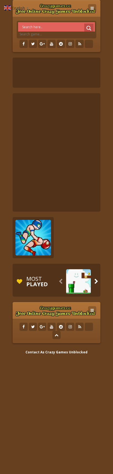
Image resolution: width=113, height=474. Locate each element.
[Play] (78, 281)
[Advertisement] (56, 152)
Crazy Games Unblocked (66, 352)
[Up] (56, 335)
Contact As (35, 352)
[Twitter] (33, 44)
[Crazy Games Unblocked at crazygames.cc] (55, 8)
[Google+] (42, 44)
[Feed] (79, 44)
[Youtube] (51, 44)
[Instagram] (70, 44)
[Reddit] (61, 44)
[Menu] (92, 8)
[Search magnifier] (89, 28)
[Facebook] (23, 44)
